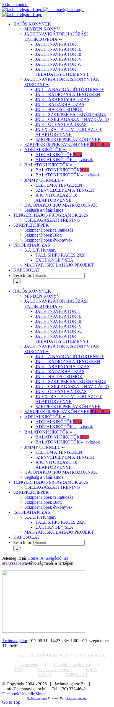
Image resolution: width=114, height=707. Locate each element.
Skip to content (15, 4)
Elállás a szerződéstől (54, 670)
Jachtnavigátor (14, 640)
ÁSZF (19, 670)
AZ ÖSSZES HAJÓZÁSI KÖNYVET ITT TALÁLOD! (62, 655)
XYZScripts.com (76, 698)
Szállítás (44, 675)
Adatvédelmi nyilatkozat (72, 665)
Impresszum (28, 665)
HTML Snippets (37, 698)
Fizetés (91, 670)
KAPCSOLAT (76, 675)
